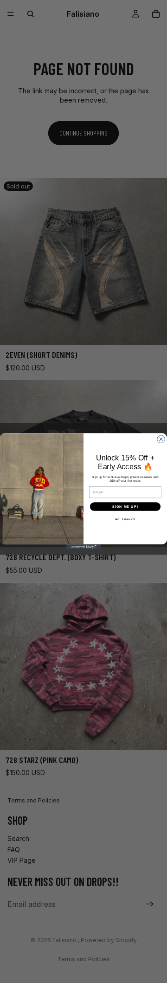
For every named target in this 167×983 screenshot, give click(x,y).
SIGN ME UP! (125, 507)
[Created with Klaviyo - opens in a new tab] (83, 547)
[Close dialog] (161, 439)
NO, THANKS (125, 519)
